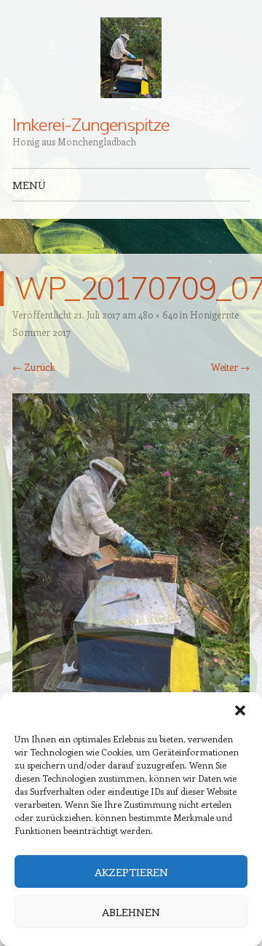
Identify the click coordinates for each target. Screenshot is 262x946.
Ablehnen (131, 912)
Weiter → (230, 367)
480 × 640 (158, 314)
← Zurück (33, 367)
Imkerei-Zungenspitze (90, 124)
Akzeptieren (131, 872)
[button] (240, 710)
